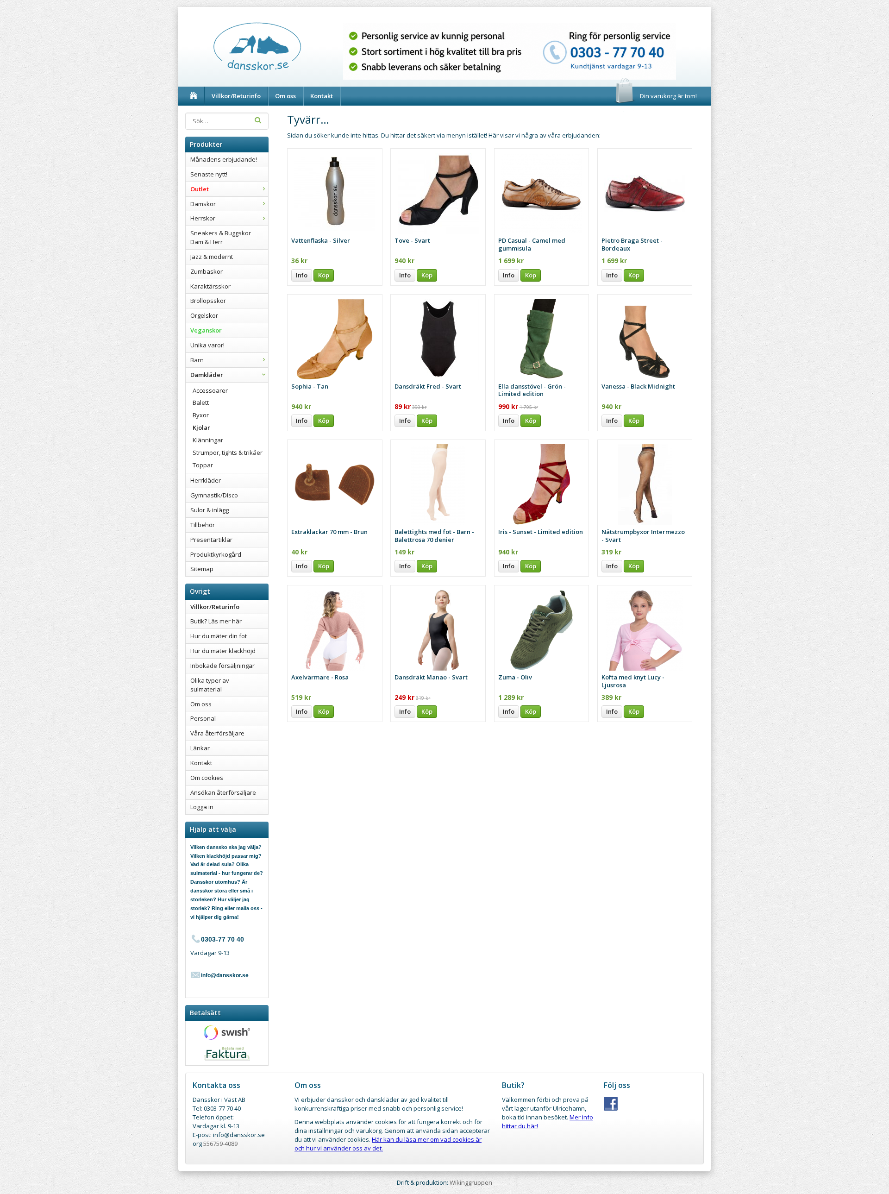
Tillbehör (202, 525)
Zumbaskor (206, 271)
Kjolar (201, 427)
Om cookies (206, 777)
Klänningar (208, 440)
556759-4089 (220, 1143)
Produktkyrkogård (215, 554)
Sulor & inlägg (209, 510)
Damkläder (206, 375)
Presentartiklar (211, 539)
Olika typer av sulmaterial (209, 684)
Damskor (203, 204)
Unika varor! (207, 345)
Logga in (201, 807)
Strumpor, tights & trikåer (228, 452)
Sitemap (201, 569)
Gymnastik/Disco (214, 495)
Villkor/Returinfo (236, 96)
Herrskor (202, 218)
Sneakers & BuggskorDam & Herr (220, 237)
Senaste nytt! (208, 174)
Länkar (200, 748)
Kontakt (321, 96)
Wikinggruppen (471, 1182)
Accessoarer (210, 390)
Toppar (203, 465)
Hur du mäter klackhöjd (223, 651)
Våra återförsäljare (217, 733)
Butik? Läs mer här (216, 621)
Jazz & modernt (211, 256)
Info (301, 275)
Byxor (201, 415)
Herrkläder (205, 480)
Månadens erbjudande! (223, 159)
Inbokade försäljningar (222, 665)
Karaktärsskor (210, 286)
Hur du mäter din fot (218, 636)
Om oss (285, 96)
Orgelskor (204, 315)
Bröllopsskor (208, 300)
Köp (323, 275)
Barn (197, 360)
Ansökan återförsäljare (223, 792)
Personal (203, 718)
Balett (201, 402)
